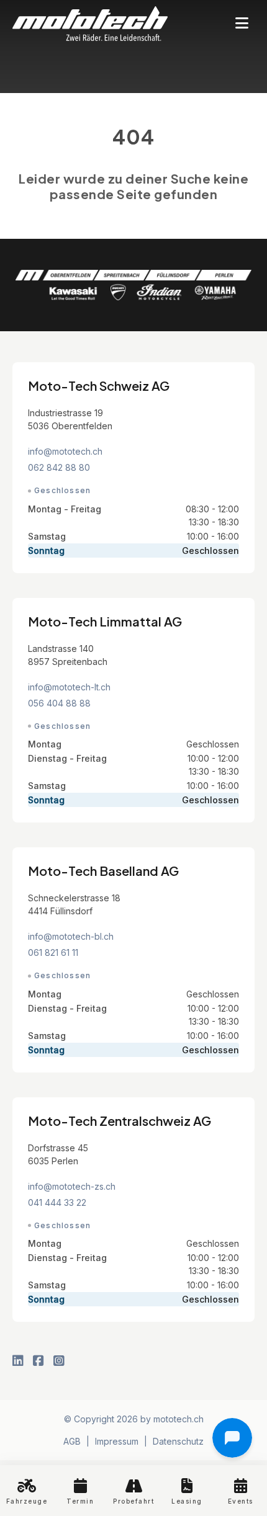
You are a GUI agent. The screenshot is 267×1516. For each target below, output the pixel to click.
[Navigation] (242, 23)
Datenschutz (178, 1441)
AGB (72, 1441)
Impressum (116, 1441)
